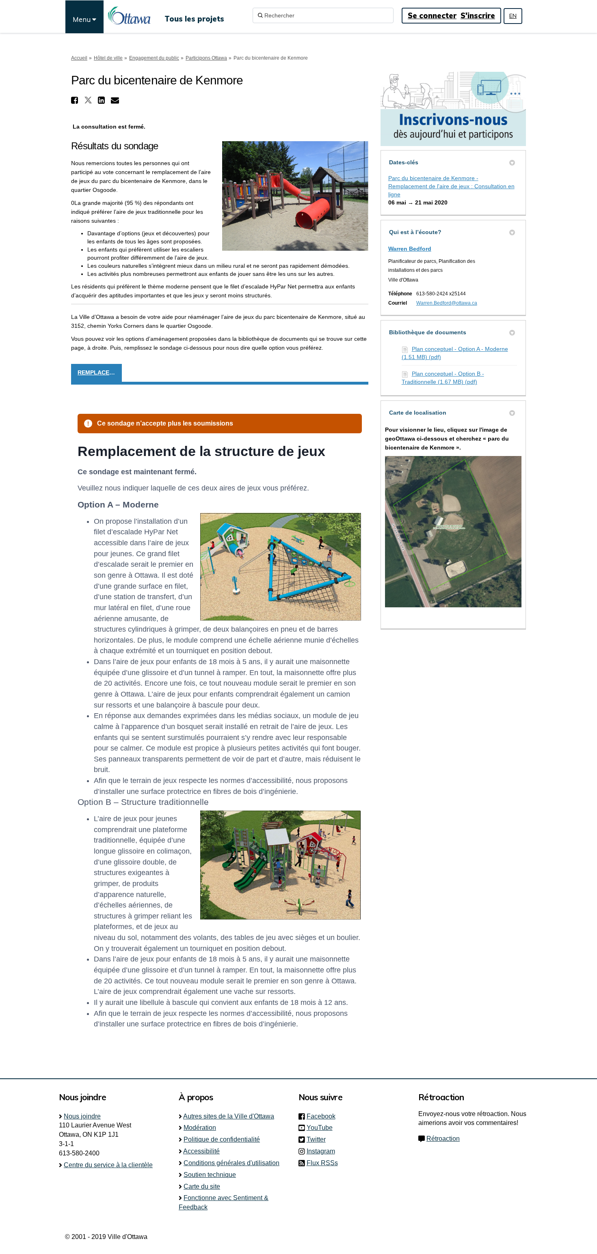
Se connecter (432, 15)
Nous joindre (82, 1116)
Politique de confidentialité (222, 1139)
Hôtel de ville (108, 58)
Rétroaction (443, 1138)
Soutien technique (210, 1174)
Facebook (323, 1116)
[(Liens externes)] (453, 531)
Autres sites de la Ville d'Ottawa (228, 1116)
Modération (200, 1127)
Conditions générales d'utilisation (231, 1162)
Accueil (79, 58)
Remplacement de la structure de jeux (100, 372)
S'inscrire (478, 15)
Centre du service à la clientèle (108, 1165)
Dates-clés (403, 162)
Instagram (323, 1151)
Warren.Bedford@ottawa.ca (446, 303)
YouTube (322, 1127)
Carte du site (202, 1186)
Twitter (319, 1139)
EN (513, 15)
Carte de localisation (417, 412)
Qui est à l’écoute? (415, 232)
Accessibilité (201, 1151)
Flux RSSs (322, 1162)
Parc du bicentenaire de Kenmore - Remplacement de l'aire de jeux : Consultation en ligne (451, 186)
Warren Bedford (409, 248)
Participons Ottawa (206, 58)
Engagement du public (154, 58)
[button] (75, 100)
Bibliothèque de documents (427, 332)
